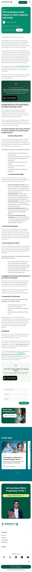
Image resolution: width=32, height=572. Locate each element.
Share (20, 30)
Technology (4, 540)
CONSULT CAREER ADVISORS (14, 495)
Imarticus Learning (11, 22)
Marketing (4, 542)
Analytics (3, 537)
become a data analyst (23, 66)
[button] (17, 472)
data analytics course (22, 344)
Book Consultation (10, 415)
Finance (3, 535)
